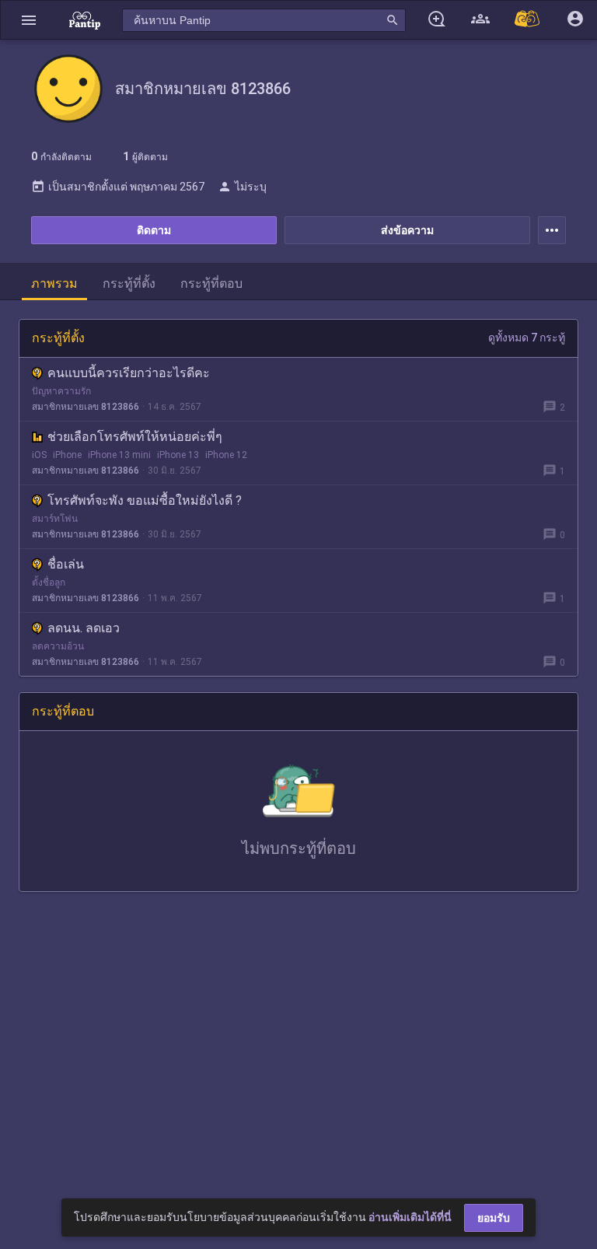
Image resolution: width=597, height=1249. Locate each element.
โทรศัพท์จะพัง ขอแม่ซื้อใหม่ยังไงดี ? (144, 500)
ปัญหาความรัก (61, 391)
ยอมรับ (493, 1218)
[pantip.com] (85, 20)
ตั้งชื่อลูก (48, 582)
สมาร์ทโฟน (55, 518)
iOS (39, 455)
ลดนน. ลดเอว (83, 628)
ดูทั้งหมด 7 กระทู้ (526, 337)
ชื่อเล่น (65, 564)
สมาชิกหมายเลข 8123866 (85, 406)
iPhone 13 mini (119, 455)
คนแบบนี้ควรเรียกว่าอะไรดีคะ (128, 373)
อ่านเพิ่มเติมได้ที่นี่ (410, 1217)
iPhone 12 (226, 455)
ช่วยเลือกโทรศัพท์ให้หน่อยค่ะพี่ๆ (134, 436)
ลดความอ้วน (58, 646)
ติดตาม (154, 230)
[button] (29, 20)
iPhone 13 (178, 455)
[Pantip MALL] (527, 20)
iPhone (67, 455)
